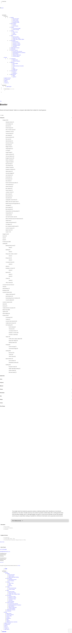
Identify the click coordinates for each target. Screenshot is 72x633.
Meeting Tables (13, 342)
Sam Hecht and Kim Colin (11, 216)
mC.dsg (8, 150)
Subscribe (1, 562)
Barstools (11, 352)
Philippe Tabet (9, 146)
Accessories (9, 317)
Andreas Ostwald (10, 167)
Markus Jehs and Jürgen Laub (12, 201)
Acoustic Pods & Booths (11, 321)
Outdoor (8, 319)
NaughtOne (6, 234)
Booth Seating (12, 327)
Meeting (8, 249)
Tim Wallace (9, 224)
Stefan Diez (8, 220)
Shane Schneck (9, 186)
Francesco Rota (9, 142)
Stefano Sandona (10, 154)
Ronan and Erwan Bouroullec (12, 182)
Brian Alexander (9, 209)
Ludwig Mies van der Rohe (11, 199)
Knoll (4, 239)
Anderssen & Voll (10, 131)
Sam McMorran (9, 175)
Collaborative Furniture (11, 323)
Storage (8, 344)
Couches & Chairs (13, 334)
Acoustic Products (7, 292)
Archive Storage (12, 346)
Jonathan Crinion (9, 192)
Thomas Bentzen (9, 184)
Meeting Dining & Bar (10, 245)
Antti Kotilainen (9, 124)
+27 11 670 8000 (3, 549)
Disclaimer (6, 529)
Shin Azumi (8, 139)
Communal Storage (13, 348)
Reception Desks (13, 366)
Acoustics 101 (6, 537)
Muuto (5, 236)
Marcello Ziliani (9, 163)
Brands (5, 612)
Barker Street (9, 230)
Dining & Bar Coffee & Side (11, 253)
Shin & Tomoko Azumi (10, 129)
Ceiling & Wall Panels (10, 294)
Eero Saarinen (9, 188)
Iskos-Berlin (8, 180)
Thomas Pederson (10, 156)
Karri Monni (8, 125)
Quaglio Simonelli (9, 161)
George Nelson (9, 213)
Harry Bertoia (9, 197)
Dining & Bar (9, 258)
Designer (5, 120)
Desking (8, 364)
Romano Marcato (10, 137)
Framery (5, 306)
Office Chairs (9, 282)
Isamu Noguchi (9, 207)
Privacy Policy (6, 526)
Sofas (4, 286)
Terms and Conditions (8, 528)
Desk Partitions (6, 288)
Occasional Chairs (10, 262)
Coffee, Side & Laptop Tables (15, 338)
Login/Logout (6, 629)
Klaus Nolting (9, 144)
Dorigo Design (9, 152)
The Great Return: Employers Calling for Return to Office (15, 539)
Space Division (9, 358)
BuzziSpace (6, 290)
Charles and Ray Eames (11, 222)
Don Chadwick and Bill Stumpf (12, 226)
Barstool (8, 272)
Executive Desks (12, 372)
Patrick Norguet (9, 127)
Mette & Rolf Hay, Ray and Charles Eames (14, 218)
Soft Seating (9, 325)
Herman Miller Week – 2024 (9, 538)
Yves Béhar (8, 205)
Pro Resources (7, 241)
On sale (1, 115)
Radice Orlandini (9, 160)
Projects (5, 625)
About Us (6, 626)
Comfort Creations (10, 228)
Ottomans (11, 328)
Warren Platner (9, 190)
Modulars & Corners (10, 268)
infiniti (10, 247)
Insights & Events (7, 623)
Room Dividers (12, 360)
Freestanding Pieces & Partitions (13, 298)
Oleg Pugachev (9, 148)
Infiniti (10, 276)
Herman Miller (6, 313)
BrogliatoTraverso (10, 158)
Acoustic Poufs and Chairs (8, 284)
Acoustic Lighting (10, 300)
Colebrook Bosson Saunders (9, 307)
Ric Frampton (9, 178)
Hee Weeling (9, 135)
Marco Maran (9, 194)
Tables (8, 336)
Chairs (8, 278)
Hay (0, 101)
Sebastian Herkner (10, 122)
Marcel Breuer (9, 196)
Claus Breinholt (9, 165)
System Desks (12, 370)
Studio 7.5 (8, 231)
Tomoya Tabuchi (9, 133)
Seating (5, 243)
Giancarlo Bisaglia (10, 173)
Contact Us (6, 628)
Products (5, 315)
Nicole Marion (9, 177)
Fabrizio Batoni (9, 171)
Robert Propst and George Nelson (13, 203)
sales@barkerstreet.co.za (5, 551)
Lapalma (5, 311)
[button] (4, 571)
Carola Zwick (9, 214)
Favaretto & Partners (10, 169)
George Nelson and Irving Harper (12, 211)
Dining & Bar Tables (13, 340)
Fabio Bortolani (9, 141)
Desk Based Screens (13, 362)
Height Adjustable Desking (14, 368)
